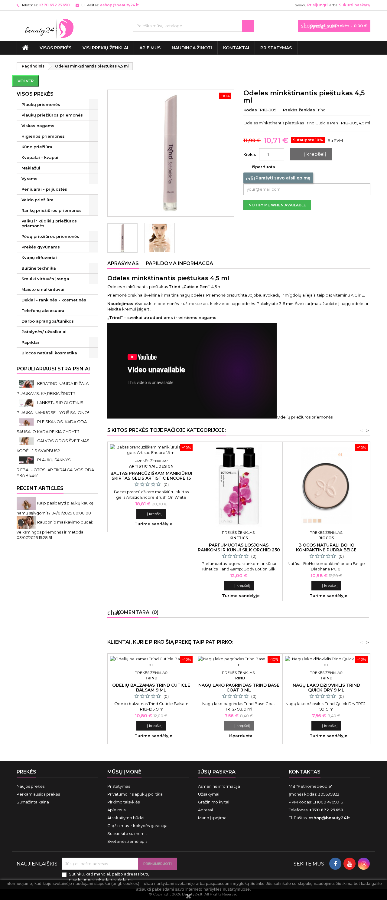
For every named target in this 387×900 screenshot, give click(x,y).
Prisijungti (317, 5)
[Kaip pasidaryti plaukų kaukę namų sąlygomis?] (27, 503)
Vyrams (29, 178)
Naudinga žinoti (192, 48)
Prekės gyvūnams (40, 247)
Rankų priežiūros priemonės (51, 210)
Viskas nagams (37, 125)
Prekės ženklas (299, 109)
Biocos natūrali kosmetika (49, 352)
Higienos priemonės (43, 136)
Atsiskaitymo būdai (125, 817)
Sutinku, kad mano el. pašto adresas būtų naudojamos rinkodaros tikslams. (109, 877)
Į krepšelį (310, 154)
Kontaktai (236, 48)
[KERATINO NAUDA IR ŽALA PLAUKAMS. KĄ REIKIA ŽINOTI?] (27, 383)
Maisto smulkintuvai (42, 289)
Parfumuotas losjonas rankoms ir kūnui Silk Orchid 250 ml (239, 549)
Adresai (205, 809)
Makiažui (30, 168)
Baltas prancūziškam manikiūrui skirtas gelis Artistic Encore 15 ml (151, 478)
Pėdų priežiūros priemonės (50, 236)
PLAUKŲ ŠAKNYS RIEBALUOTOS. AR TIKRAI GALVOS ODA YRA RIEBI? (55, 467)
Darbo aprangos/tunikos (47, 321)
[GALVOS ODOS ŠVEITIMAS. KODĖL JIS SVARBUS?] (27, 440)
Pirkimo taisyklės (123, 802)
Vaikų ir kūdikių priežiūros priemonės (49, 223)
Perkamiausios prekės (38, 794)
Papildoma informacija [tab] (179, 263)
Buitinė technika (38, 268)
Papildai (30, 342)
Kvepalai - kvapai (39, 157)
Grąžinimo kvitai (213, 802)
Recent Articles (40, 488)
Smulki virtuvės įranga (45, 278)
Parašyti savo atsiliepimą (278, 178)
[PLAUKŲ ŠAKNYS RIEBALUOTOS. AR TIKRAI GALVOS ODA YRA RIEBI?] (27, 459)
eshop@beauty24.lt (119, 5)
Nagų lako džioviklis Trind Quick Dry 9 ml (326, 687)
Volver (26, 80)
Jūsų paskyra (217, 772)
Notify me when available (277, 205)
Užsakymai (208, 794)
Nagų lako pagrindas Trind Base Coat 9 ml (238, 687)
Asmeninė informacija (219, 786)
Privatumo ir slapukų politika (135, 794)
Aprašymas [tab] (123, 263)
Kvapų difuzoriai (39, 257)
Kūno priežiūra (36, 146)
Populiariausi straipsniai (53, 369)
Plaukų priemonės (40, 104)
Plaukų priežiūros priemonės (52, 115)
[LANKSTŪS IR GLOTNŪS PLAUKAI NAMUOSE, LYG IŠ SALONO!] (27, 402)
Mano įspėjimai (212, 817)
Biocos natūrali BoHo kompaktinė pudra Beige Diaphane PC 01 (326, 549)
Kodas (250, 109)
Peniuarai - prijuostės (44, 189)
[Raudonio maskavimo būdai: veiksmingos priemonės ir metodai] (27, 522)
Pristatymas (276, 48)
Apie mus (150, 48)
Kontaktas (304, 772)
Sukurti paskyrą (354, 5)
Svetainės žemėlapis (127, 841)
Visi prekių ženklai (105, 48)
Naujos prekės (30, 786)
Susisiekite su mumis (127, 833)
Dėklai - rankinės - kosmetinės (53, 299)
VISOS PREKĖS (55, 48)
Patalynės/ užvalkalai (44, 331)
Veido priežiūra (37, 199)
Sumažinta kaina (33, 802)
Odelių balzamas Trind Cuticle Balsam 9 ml (151, 687)
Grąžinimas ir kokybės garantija (137, 825)
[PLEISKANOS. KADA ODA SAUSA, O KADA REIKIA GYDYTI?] (27, 421)
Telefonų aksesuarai (43, 310)
